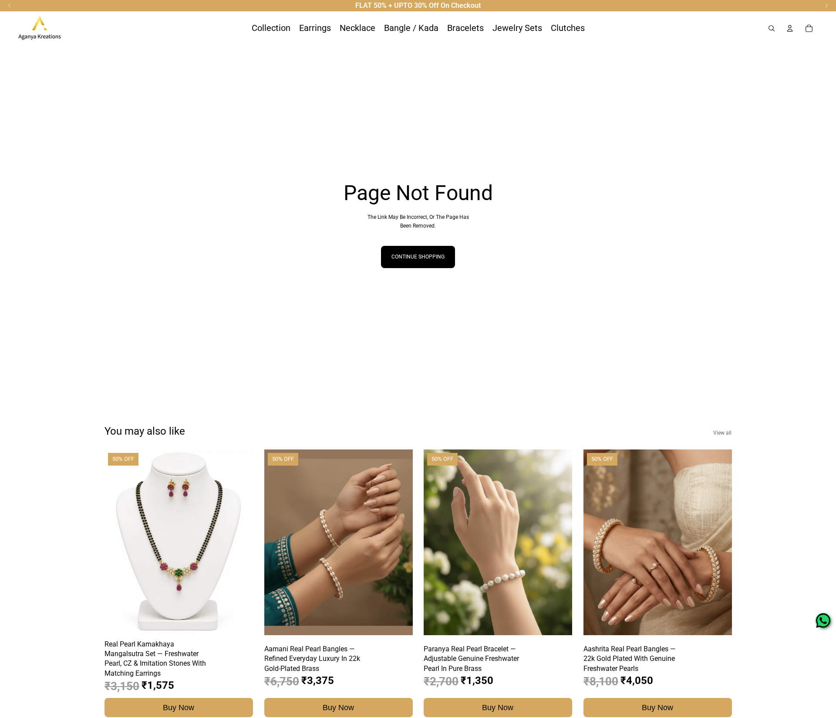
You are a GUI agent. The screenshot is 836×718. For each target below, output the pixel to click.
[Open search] (771, 28)
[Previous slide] (117, 542)
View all (722, 433)
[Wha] (823, 620)
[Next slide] (240, 542)
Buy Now (178, 707)
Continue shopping (418, 257)
